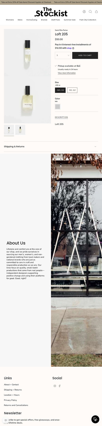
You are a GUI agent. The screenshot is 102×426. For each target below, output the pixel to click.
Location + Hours (11, 395)
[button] (10, 20)
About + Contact (11, 384)
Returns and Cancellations (16, 405)
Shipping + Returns (13, 389)
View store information (67, 73)
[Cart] (96, 11)
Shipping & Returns (14, 146)
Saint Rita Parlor (61, 30)
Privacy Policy (10, 400)
